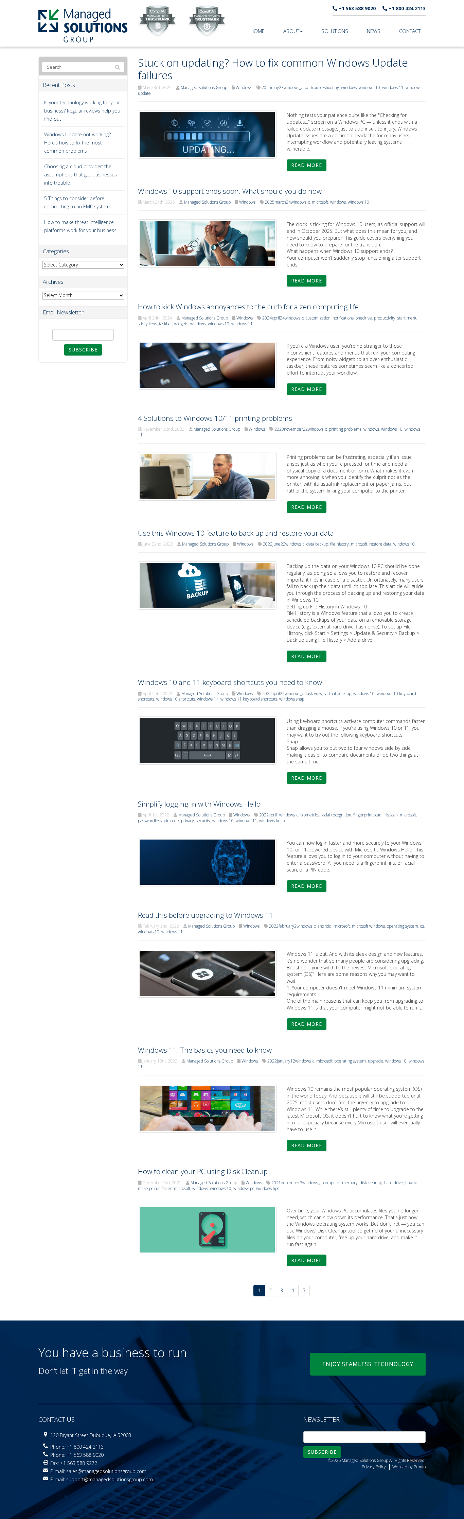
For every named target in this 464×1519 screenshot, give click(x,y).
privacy (187, 821)
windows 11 (393, 87)
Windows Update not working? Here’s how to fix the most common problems (77, 142)
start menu (407, 318)
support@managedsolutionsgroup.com (109, 1479)
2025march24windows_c (287, 202)
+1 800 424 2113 (406, 8)
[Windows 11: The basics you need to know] (207, 1108)
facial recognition (336, 815)
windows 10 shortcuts (175, 699)
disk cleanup (371, 1183)
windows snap (291, 699)
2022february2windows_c (292, 926)
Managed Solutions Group (204, 87)
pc (307, 87)
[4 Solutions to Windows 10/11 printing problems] (207, 475)
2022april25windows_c (283, 693)
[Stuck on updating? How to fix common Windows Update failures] (207, 134)
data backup (317, 544)
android (325, 926)
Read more (306, 165)
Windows (244, 87)
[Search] (117, 67)
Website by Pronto (409, 1467)
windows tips (267, 1188)
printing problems (345, 429)
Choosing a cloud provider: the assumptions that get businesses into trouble (80, 174)
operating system (402, 926)
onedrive (364, 318)
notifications (343, 318)
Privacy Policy (374, 1467)
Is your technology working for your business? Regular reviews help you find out (82, 110)
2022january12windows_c (290, 1061)
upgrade (375, 1061)
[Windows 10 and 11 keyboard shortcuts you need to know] (207, 740)
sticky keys (147, 324)
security (203, 821)
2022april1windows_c (278, 815)
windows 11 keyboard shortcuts (248, 699)
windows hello (272, 821)
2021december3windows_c (296, 1183)
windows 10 (369, 87)
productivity (384, 318)
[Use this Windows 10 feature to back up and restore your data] (207, 585)
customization (318, 318)
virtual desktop (337, 693)
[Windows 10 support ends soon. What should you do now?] (207, 243)
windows (349, 87)
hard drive (393, 1183)
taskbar (165, 324)
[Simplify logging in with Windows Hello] (207, 861)
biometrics (309, 815)
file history (339, 544)
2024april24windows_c (283, 318)
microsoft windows (368, 926)
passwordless (150, 821)
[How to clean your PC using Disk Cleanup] (207, 1229)
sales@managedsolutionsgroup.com (106, 1471)
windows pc (243, 1188)
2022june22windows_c (283, 544)
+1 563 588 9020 (356, 8)
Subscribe (83, 349)
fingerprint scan (367, 815)
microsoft (320, 202)
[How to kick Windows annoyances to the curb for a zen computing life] (207, 364)
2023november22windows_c (300, 429)
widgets (181, 324)
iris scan (390, 815)
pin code (171, 821)
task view (314, 693)
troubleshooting (325, 87)
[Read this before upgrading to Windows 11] (207, 972)
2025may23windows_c (282, 87)
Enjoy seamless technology (367, 1364)
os (422, 926)
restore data (380, 544)
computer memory (340, 1183)
